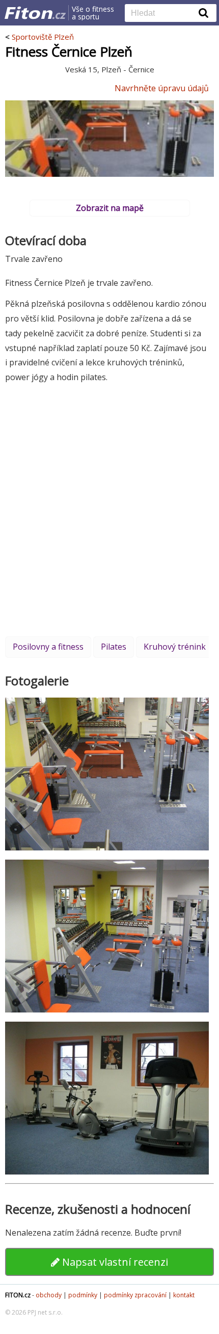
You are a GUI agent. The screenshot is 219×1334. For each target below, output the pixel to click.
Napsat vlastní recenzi (114, 1262)
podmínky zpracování (135, 1295)
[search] (163, 14)
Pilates (113, 646)
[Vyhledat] (203, 12)
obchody (49, 1295)
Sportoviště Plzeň (43, 37)
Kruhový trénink (175, 646)
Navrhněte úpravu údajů (162, 88)
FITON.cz (18, 1295)
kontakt (184, 1295)
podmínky (82, 1295)
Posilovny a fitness (48, 646)
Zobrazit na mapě (110, 208)
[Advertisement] (109, 509)
